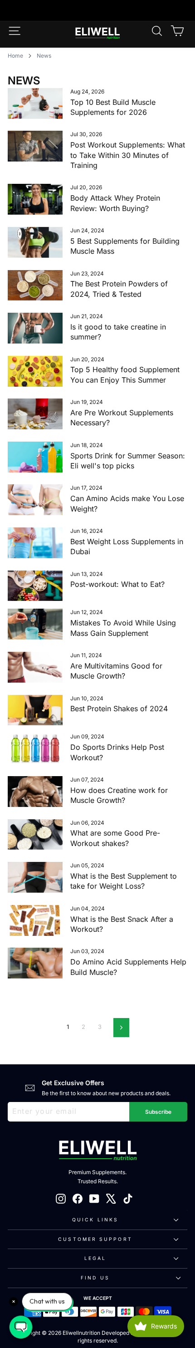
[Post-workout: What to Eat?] (35, 586)
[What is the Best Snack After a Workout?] (35, 920)
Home (15, 55)
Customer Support (95, 1239)
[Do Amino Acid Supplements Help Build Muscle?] (35, 963)
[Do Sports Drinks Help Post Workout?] (35, 748)
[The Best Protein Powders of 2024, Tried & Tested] (35, 285)
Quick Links (95, 1219)
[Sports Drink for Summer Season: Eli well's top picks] (35, 457)
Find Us (95, 1277)
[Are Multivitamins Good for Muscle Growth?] (35, 667)
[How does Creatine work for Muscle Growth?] (35, 791)
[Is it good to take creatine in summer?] (35, 328)
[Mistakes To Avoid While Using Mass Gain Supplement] (35, 624)
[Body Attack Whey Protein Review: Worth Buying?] (35, 199)
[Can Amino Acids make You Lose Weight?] (35, 499)
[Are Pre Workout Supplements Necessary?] (35, 413)
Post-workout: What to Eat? (117, 584)
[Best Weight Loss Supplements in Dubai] (35, 542)
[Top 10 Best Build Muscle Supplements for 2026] (35, 103)
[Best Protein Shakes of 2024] (35, 710)
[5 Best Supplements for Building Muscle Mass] (35, 242)
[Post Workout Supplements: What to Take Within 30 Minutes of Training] (35, 146)
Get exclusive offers (73, 1083)
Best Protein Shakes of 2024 (119, 708)
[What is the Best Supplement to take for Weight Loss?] (35, 877)
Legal (95, 1258)
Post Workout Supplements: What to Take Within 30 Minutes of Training (127, 155)
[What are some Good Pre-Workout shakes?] (35, 834)
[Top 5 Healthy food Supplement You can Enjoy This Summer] (35, 371)
